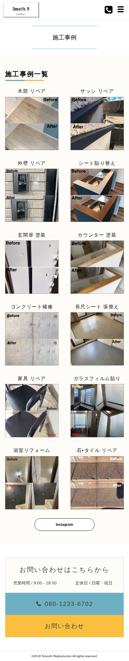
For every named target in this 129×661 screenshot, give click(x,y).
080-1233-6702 (69, 604)
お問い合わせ (64, 626)
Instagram (64, 525)
